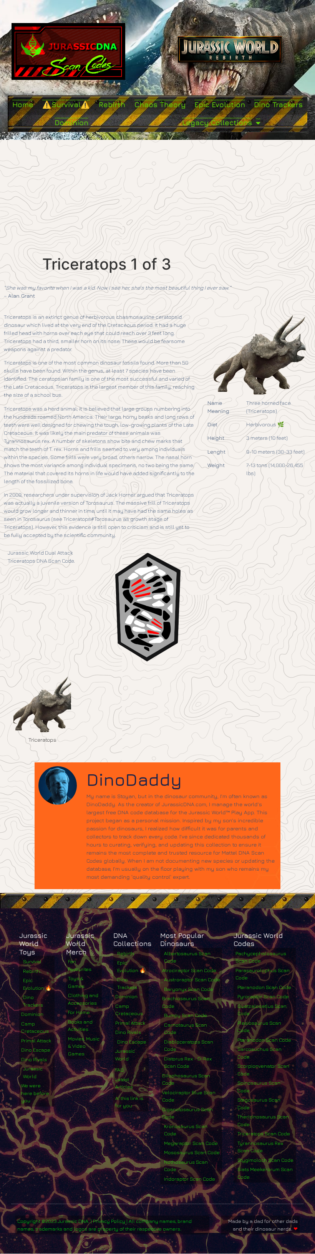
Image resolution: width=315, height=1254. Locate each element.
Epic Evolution (219, 104)
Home (22, 104)
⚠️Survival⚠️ (66, 104)
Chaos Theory (160, 104)
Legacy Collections (217, 122)
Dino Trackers (278, 104)
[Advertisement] (157, 197)
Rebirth (112, 104)
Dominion (71, 122)
